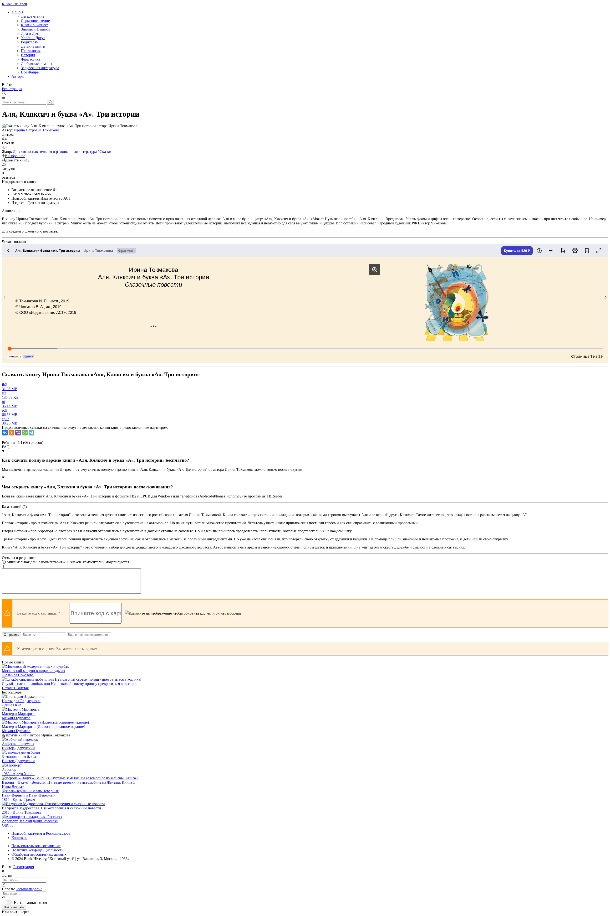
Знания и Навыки (35, 29)
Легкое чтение (32, 16)
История (28, 55)
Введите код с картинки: (37, 613)
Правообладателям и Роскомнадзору (41, 833)
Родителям (29, 42)
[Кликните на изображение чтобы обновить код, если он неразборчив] (183, 613)
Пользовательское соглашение (36, 846)
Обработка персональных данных (38, 854)
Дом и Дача (30, 33)
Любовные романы (36, 64)
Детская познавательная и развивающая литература (55, 152)
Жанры (17, 12)
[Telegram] (31, 432)
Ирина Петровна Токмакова (37, 130)
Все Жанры (30, 72)
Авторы (17, 76)
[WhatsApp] (25, 432)
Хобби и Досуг (33, 38)
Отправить (11, 635)
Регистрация (12, 89)
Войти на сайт (14, 907)
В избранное (15, 156)
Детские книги (33, 46)
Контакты (19, 838)
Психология (31, 51)
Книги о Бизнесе (34, 25)
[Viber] (18, 432)
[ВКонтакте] (5, 432)
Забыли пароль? (29, 889)
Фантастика (30, 59)
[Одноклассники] (11, 432)
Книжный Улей (14, 4)
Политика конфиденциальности (37, 850)
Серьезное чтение (35, 21)
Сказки (105, 152)
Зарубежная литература (40, 68)
